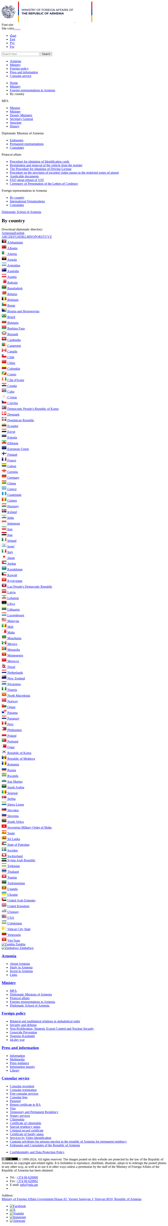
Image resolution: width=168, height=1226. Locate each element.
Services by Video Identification (30, 1138)
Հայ (13, 35)
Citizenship (17, 1119)
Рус (12, 43)
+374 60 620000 (27, 1177)
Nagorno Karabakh (22, 1036)
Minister (15, 111)
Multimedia (17, 1059)
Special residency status (25, 1126)
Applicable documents (24, 176)
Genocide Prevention (23, 1032)
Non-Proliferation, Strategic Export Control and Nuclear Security (52, 1028)
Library (14, 1070)
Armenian (8, 233)
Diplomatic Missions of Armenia (31, 994)
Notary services (20, 1115)
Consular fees (18, 1097)
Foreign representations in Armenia (32, 90)
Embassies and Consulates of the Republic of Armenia (45, 1145)
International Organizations (27, 201)
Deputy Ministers (21, 115)
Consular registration (23, 1090)
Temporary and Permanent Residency (34, 1112)
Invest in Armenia (21, 971)
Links (13, 974)
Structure (16, 122)
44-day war (17, 1039)
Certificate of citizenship (25, 1123)
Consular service (20, 76)
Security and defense (23, 1025)
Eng (12, 39)
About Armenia (20, 963)
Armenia (15, 61)
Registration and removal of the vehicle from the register (46, 165)
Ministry (15, 65)
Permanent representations (27, 144)
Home (14, 83)
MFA (13, 990)
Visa (13, 1108)
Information (17, 1055)
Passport (15, 1101)
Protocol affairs (20, 998)
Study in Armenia (21, 967)
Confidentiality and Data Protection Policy (37, 1152)
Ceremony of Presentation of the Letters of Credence (44, 183)
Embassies (16, 140)
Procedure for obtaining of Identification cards (39, 161)
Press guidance (19, 1063)
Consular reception (22, 1086)
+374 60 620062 (27, 1181)
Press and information (24, 72)
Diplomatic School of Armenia (21, 212)
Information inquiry (22, 1066)
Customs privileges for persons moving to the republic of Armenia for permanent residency (68, 1141)
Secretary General (21, 119)
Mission (15, 108)
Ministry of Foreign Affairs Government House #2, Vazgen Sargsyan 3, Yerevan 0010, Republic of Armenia (71, 1199)
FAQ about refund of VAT (27, 180)
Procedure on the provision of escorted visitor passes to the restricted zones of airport (64, 172)
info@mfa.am (29, 1184)
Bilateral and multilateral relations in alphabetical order (45, 1021)
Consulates (17, 147)
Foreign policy (19, 68)
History (14, 126)
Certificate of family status (27, 1134)
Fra (12, 46)
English (19, 233)
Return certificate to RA (25, 1104)
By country (17, 197)
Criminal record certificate (26, 1130)
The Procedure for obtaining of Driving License (41, 169)
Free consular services (24, 1093)
